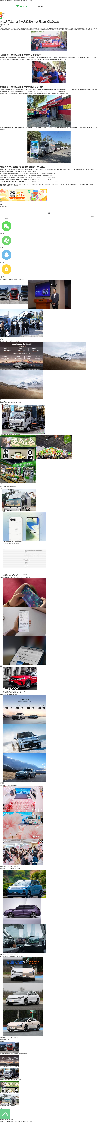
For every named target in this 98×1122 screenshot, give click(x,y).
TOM (3, 24)
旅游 (12, 0)
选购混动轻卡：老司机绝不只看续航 (8, 486)
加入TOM (11, 1119)
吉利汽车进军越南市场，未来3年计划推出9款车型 (14, 691)
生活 (15, 0)
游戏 (10, 0)
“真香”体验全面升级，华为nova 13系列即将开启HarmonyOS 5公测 (15, 577)
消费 (26, 0)
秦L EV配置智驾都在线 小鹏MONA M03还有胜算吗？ (12, 956)
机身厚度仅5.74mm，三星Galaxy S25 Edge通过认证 (15, 574)
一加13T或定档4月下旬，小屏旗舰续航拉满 (12, 541)
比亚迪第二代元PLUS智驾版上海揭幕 (8, 785)
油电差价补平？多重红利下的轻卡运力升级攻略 (10, 402)
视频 (19, 0)
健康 (24, 0)
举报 (1, 204)
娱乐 (6, 0)
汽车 (29, 0)
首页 (1, 0)
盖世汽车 (5, 692)
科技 (31, 0)
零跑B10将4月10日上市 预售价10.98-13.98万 (10, 868)
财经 (22, 0)
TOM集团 (2, 1119)
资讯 (3, 0)
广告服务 (7, 1119)
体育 (8, 0)
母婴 (17, 0)
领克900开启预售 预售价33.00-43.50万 (9, 694)
